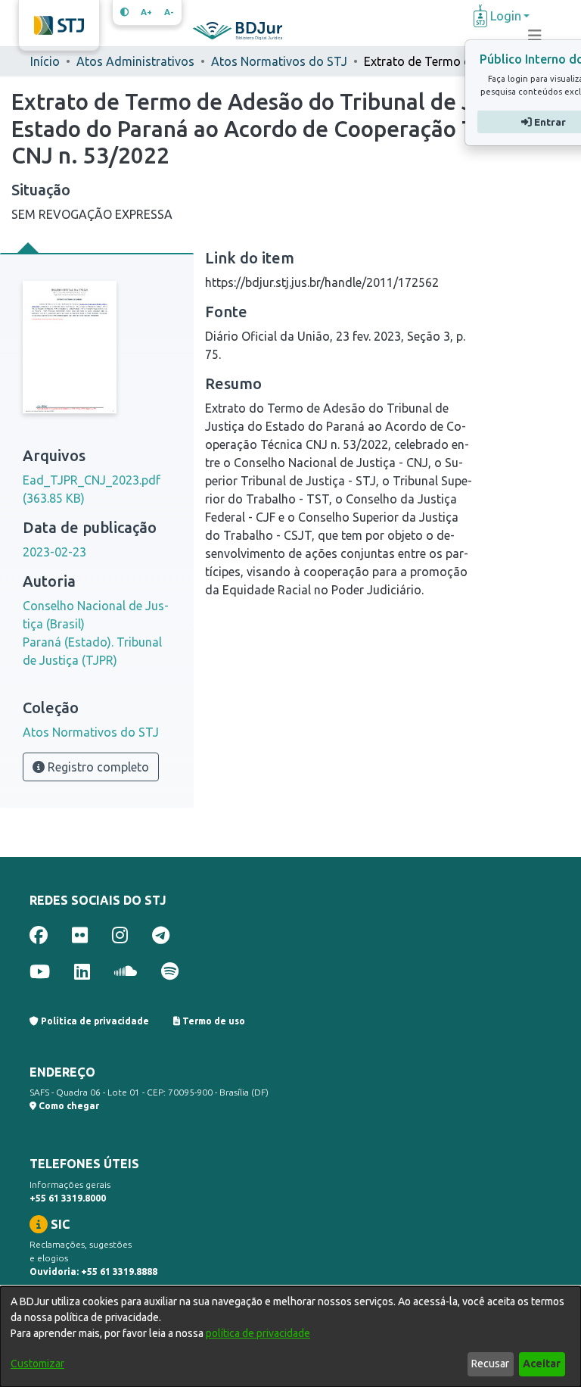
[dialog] (290, 1336)
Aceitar (542, 1363)
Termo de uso (212, 1021)
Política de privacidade (94, 1021)
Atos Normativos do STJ (279, 61)
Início (45, 61)
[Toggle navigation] (535, 35)
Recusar (490, 1363)
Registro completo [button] (97, 767)
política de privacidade (258, 1333)
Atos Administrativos (135, 61)
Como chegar (67, 1106)
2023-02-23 (54, 552)
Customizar (37, 1363)
